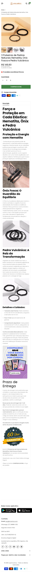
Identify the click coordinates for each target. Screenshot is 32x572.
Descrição (6, 103)
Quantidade (5, 77)
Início (2, 10)
